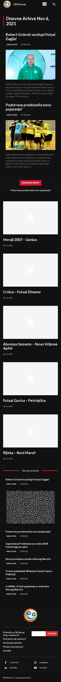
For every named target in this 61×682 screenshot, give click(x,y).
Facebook (14, 662)
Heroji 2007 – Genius (20, 239)
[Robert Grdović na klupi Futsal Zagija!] (30, 65)
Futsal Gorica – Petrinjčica (24, 400)
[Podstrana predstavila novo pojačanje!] (30, 135)
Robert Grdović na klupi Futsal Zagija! (30, 36)
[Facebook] (5, 662)
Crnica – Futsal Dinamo (22, 292)
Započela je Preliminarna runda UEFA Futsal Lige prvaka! (27, 545)
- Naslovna (11, 44)
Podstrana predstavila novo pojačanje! (28, 107)
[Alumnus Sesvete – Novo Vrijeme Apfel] (30, 322)
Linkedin (13, 667)
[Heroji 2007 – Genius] (30, 217)
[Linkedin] (5, 667)
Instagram (43, 662)
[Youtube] (35, 667)
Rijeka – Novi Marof (19, 452)
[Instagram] (35, 662)
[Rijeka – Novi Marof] (30, 430)
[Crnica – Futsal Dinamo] (30, 270)
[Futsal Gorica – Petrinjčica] (30, 378)
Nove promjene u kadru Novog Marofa (28, 558)
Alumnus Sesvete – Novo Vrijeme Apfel (30, 346)
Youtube (43, 667)
